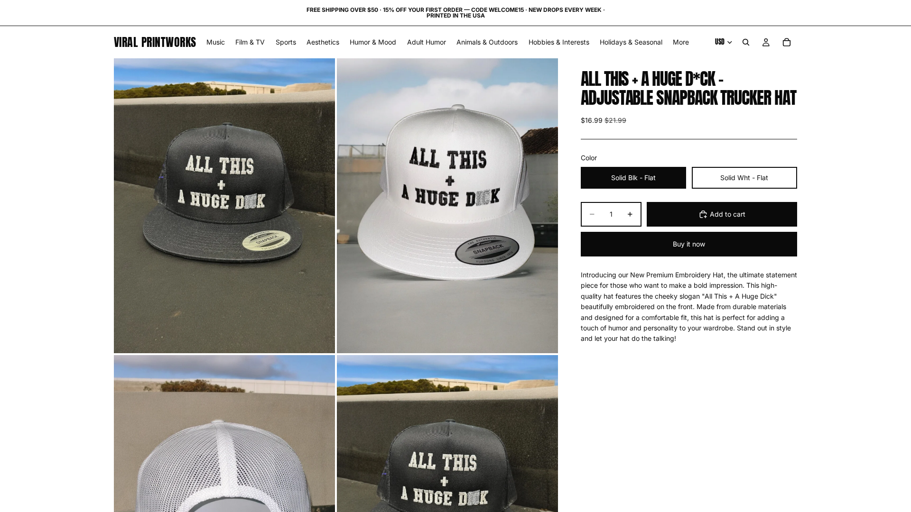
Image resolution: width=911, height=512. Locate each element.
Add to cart (727, 214)
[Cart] (786, 42)
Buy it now (689, 244)
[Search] (745, 42)
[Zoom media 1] (224, 205)
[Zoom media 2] (447, 205)
